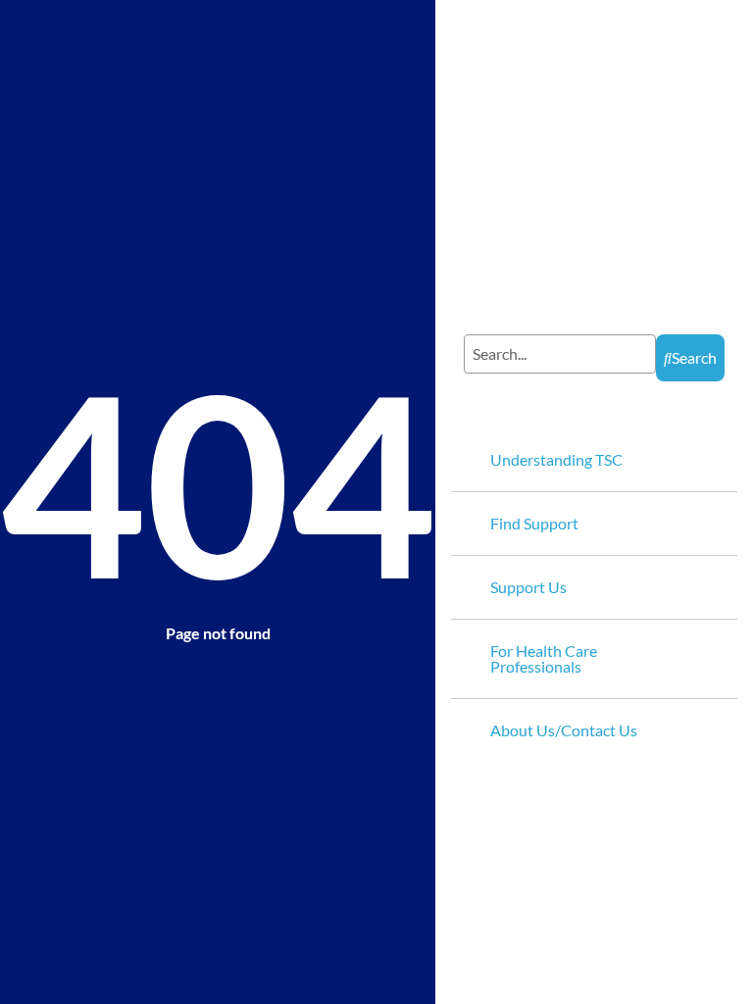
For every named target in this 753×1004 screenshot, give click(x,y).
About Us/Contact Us (563, 730)
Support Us (528, 586)
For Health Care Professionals (543, 658)
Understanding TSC (556, 459)
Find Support (534, 523)
